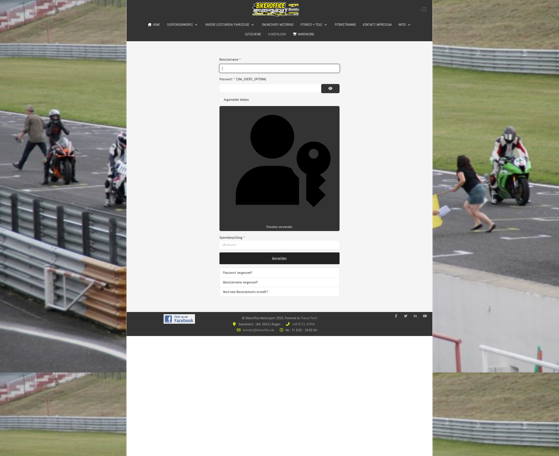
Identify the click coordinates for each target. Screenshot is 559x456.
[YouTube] (425, 316)
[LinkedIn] (415, 316)
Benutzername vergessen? (240, 282)
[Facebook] (396, 316)
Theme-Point (309, 318)
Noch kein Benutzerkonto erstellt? (245, 292)
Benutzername (230, 59)
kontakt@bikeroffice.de (258, 330)
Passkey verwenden (279, 227)
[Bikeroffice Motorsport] (275, 9)
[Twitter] (406, 316)
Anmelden (279, 258)
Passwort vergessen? (237, 272)
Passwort (227, 79)
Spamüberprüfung (232, 237)
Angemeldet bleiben (236, 99)
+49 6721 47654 (303, 324)
